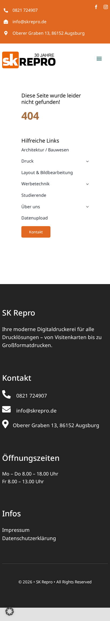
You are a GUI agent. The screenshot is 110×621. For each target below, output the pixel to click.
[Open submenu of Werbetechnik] (86, 183)
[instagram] (106, 7)
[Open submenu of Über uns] (86, 206)
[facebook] (96, 7)
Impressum (16, 529)
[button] (9, 611)
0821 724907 (25, 10)
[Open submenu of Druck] (86, 161)
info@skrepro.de (29, 22)
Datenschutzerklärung (29, 538)
